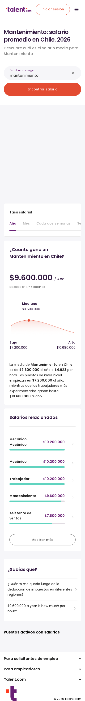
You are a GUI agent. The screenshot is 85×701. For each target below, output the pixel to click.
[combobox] (40, 75)
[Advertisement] (42, 151)
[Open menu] (76, 9)
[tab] (12, 226)
